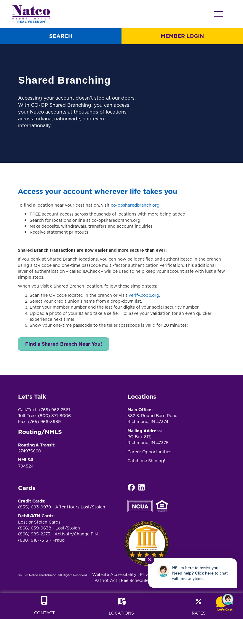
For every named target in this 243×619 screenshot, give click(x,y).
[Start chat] (224, 602)
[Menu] (218, 14)
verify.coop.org (144, 295)
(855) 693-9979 (34, 507)
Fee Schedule (134, 580)
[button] (131, 487)
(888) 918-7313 (33, 540)
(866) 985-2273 (34, 534)
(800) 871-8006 (54, 416)
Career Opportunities (149, 452)
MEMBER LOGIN (182, 36)
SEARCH (60, 36)
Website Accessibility (114, 574)
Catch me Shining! (146, 461)
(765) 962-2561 (54, 410)
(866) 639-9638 (34, 528)
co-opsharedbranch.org (135, 205)
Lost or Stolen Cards (39, 522)
